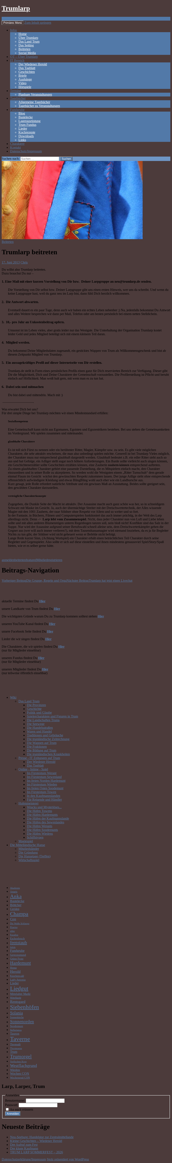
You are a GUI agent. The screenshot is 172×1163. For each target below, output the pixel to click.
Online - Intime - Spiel (33, 769)
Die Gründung (28, 852)
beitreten (20, 560)
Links (22, 140)
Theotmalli (15, 1044)
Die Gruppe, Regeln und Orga (34, 580)
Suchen (7, 18)
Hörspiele (24, 87)
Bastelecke (25, 117)
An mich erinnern (21, 1109)
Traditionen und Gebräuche (45, 735)
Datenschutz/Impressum (26, 151)
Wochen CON (19, 1073)
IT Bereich (17, 60)
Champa (19, 914)
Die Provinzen (36, 705)
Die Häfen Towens (39, 811)
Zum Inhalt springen (37, 22)
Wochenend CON (20, 1077)
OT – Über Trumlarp (24, 56)
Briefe (22, 75)
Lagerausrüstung (29, 121)
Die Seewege (35, 724)
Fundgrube (17, 109)
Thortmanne (16, 1048)
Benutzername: (15, 1100)
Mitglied (42, 560)
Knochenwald (17, 976)
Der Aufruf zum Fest (24, 1144)
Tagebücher (18, 98)
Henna (13, 968)
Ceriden (14, 909)
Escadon (14, 935)
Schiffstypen (35, 837)
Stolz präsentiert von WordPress (68, 1159)
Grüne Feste (16, 958)
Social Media (27, 53)
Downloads (26, 136)
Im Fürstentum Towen (41, 792)
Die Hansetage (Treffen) (34, 856)
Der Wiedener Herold (32, 64)
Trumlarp (16, 8)
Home (22, 34)
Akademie (15, 888)
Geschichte (34, 709)
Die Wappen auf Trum (41, 743)
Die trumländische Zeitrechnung (48, 739)
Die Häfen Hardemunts (42, 814)
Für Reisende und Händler (44, 799)
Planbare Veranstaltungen (35, 94)
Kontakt (15, 147)
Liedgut (19, 988)
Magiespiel (25, 841)
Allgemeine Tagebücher (34, 102)
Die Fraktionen (37, 746)
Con (13, 919)
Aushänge (25, 79)
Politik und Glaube (39, 712)
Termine (15, 90)
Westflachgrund (23, 1065)
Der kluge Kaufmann (24, 1148)
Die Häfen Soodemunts (42, 830)
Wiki (13, 697)
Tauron (14, 1033)
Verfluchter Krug (18, 1061)
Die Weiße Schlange (19, 923)
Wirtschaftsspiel (28, 860)
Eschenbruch (17, 938)
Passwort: (12, 1105)
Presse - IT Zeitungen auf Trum (39, 758)
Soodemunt (16, 1026)
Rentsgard (17, 1001)
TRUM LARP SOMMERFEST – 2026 (36, 1152)
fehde (13, 947)
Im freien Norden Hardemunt (46, 780)
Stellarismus (16, 1030)
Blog (21, 113)
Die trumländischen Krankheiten (48, 754)
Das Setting (26, 45)
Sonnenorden (22, 1021)
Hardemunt (20, 962)
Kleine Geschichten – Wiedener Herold (36, 1141)
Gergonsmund (18, 954)
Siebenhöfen (24, 1007)
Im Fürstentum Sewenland (44, 777)
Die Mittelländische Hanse (27, 845)
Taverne (20, 1038)
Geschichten (26, 72)
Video (22, 83)
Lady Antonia (18, 979)
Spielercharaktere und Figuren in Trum (52, 716)
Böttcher (15, 905)
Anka (16, 896)
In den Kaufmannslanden (43, 796)
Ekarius (13, 927)
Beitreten (24, 49)
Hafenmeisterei (28, 803)
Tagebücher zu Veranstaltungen (39, 106)
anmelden (8, 560)
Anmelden (13, 1113)
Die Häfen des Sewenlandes (45, 822)
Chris (24, 262)
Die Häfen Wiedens (40, 833)
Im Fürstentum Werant (41, 773)
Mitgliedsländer (28, 848)
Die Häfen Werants (39, 826)
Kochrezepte (26, 132)
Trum (13, 1052)
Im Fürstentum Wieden (42, 784)
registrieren (55, 560)
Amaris (13, 891)
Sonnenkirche (17, 1017)
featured (31, 560)
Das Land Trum (28, 41)
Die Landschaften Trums (43, 720)
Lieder (22, 128)
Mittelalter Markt (20, 994)
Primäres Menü (12, 22)
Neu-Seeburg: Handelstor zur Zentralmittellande (42, 1137)
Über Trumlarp (28, 38)
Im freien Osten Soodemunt (45, 788)
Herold (15, 971)
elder (12, 931)
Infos (13, 30)
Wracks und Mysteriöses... (44, 807)
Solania (16, 1012)
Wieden (15, 1070)
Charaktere (17, 143)
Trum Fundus (27, 125)
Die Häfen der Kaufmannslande (48, 818)
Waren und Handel (39, 731)
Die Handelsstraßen (40, 727)
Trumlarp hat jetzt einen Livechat (99, 580)
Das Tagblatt (26, 68)
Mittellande (15, 998)
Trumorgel (21, 1056)
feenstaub (18, 942)
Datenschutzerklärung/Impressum (24, 1159)
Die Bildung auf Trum (41, 750)
